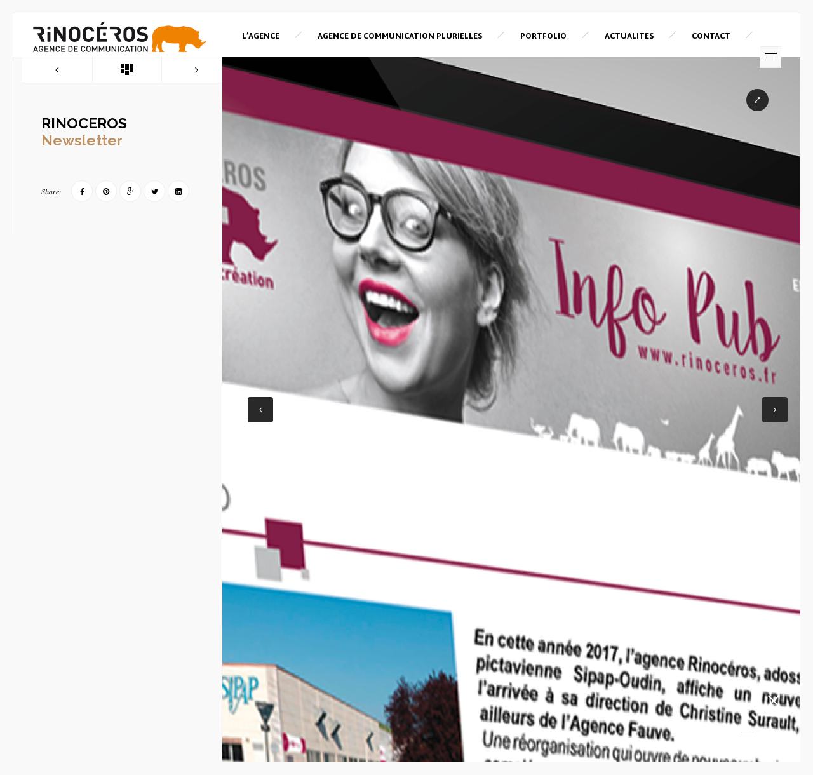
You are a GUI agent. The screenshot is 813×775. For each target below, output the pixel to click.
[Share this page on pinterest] (106, 191)
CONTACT (711, 36)
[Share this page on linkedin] (178, 191)
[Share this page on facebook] (82, 191)
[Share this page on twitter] (154, 191)
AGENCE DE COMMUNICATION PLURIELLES (400, 36)
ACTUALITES (629, 36)
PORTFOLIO (543, 36)
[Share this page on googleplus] (130, 191)
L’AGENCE (260, 36)
